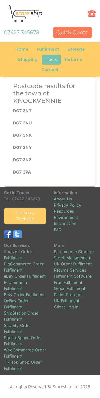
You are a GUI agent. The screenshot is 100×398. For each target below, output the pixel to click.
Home (21, 49)
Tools (51, 59)
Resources (64, 211)
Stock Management (73, 257)
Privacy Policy (67, 205)
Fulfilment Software (73, 276)
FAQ (58, 229)
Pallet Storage (67, 294)
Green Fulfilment (69, 288)
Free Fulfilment (68, 282)
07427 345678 (21, 32)
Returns (73, 59)
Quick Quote (72, 32)
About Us (63, 198)
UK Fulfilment (66, 300)
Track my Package (25, 215)
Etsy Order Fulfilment (24, 294)
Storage (76, 49)
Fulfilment (48, 49)
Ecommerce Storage (74, 251)
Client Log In (66, 306)
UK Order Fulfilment (73, 263)
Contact (50, 69)
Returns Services (70, 270)
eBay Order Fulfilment (25, 276)
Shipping (28, 59)
